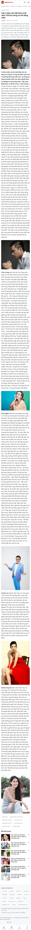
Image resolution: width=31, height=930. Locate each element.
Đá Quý (26, 894)
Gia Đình (3, 6)
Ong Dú (25, 898)
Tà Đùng (11, 898)
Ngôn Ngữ (4, 894)
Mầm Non (18, 891)
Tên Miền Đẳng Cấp (22, 904)
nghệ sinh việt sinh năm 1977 (16, 817)
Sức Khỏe (25, 6)
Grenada (11, 891)
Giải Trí (8, 6)
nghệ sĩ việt (4, 817)
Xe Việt (13, 904)
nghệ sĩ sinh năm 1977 (7, 820)
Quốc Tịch (4, 891)
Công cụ (9, 912)
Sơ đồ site (17, 912)
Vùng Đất (18, 898)
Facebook (22, 912)
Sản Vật (4, 901)
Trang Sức (4, 898)
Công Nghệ (19, 6)
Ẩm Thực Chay (11, 901)
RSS (13, 912)
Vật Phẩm (19, 894)
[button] (24, 2)
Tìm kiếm (3, 912)
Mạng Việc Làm (5, 904)
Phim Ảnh (13, 6)
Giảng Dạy (12, 894)
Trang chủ (3, 10)
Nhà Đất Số (20, 901)
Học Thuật (25, 891)
